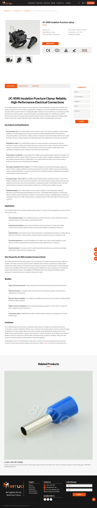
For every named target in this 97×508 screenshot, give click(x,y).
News (52, 3)
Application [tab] (35, 86)
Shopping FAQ (32, 489)
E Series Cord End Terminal (13, 462)
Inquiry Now (51, 43)
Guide (68, 3)
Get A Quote (91, 3)
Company (31, 3)
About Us (31, 485)
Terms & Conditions (33, 493)
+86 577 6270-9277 (50, 485)
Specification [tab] (23, 86)
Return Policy (32, 487)
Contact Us (60, 3)
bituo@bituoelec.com (51, 487)
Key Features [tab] (11, 86)
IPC (17, 341)
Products (39, 3)
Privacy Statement (33, 491)
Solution (46, 3)
